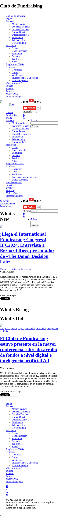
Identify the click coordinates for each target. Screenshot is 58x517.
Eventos (10, 88)
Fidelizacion (17, 37)
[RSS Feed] (24, 117)
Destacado (15, 269)
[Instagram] (24, 115)
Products (10, 91)
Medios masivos (19, 24)
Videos (15, 61)
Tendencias (17, 59)
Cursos (15, 72)
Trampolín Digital (14, 96)
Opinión (16, 56)
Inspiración (11, 45)
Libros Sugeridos (20, 80)
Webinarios (17, 75)
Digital (9, 18)
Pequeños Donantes (21, 26)
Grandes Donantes (20, 29)
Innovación (26, 269)
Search (36, 120)
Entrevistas (17, 53)
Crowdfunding (19, 43)
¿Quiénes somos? (14, 83)
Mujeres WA (12, 94)
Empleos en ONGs (15, 64)
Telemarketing (18, 40)
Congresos (17, 69)
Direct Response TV (21, 34)
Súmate (9, 86)
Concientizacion (19, 51)
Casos (15, 48)
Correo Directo (19, 32)
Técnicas (10, 21)
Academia (10, 67)
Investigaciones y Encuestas (25, 78)
